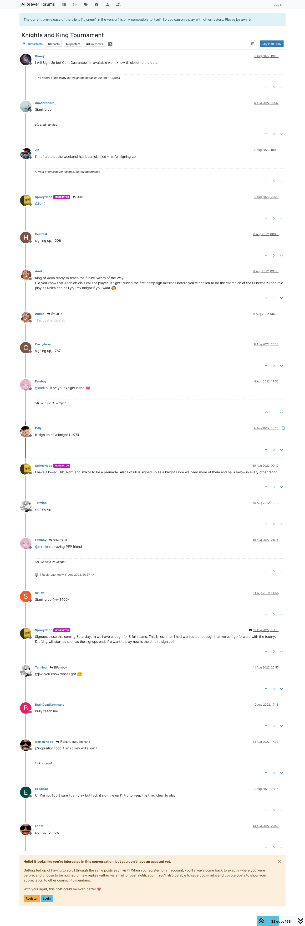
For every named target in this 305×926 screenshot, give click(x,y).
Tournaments (34, 43)
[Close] (279, 861)
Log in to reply (271, 43)
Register (32, 898)
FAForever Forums (37, 4)
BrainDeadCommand (50, 704)
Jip (37, 150)
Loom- (40, 826)
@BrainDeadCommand (74, 741)
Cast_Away (43, 344)
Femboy (40, 381)
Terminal (41, 503)
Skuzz (39, 593)
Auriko (40, 271)
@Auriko (56, 314)
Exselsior (41, 789)
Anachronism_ (45, 103)
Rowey (40, 56)
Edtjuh (40, 428)
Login (47, 898)
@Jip (79, 197)
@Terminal (59, 540)
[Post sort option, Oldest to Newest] (252, 43)
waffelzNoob (44, 741)
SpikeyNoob (43, 197)
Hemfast (41, 234)
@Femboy (60, 667)
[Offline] (27, 59)
